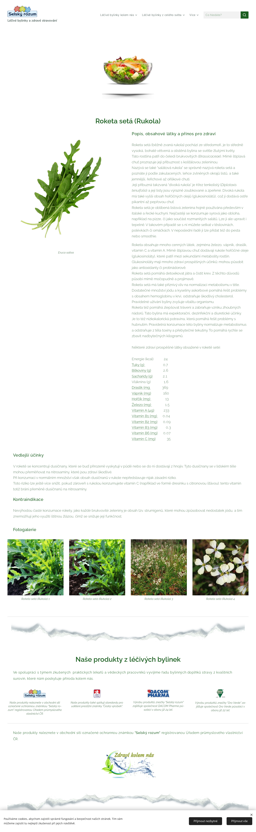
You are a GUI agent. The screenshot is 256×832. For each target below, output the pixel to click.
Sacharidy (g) (142, 376)
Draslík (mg (141, 387)
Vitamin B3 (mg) (144, 427)
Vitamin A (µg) (143, 410)
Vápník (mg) (141, 393)
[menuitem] (119, 15)
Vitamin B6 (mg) (145, 433)
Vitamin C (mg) (144, 439)
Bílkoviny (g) (141, 370)
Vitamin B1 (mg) (145, 416)
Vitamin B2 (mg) (144, 422)
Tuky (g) (138, 365)
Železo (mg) (142, 405)
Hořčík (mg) (141, 399)
